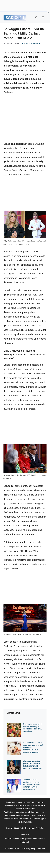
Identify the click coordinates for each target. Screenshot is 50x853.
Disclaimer (41, 849)
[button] (36, 17)
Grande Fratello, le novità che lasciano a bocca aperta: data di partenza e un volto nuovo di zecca (31, 784)
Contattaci (40, 828)
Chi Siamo (9, 849)
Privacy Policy (29, 849)
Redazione (19, 849)
